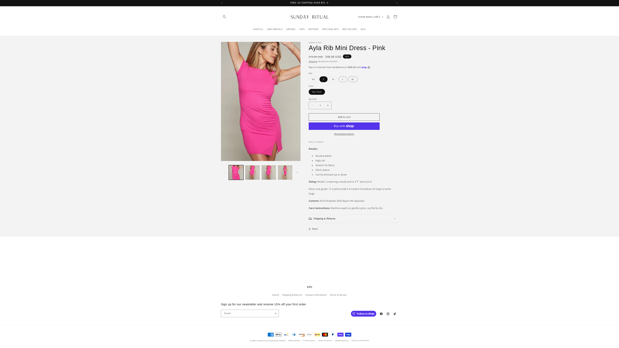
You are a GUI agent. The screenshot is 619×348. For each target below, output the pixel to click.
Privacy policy (309, 340)
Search (275, 294)
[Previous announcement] (222, 3)
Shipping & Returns (292, 294)
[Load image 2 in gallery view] (252, 172)
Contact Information (316, 294)
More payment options (344, 134)
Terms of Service (338, 294)
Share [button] (315, 228)
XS (315, 80)
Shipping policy (342, 340)
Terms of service (325, 340)
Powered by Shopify (277, 340)
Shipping (313, 61)
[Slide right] (297, 172)
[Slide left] (224, 172)
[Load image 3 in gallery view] (268, 172)
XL (353, 79)
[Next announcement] (397, 3)
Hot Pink (317, 91)
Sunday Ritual (262, 340)
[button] (224, 16)
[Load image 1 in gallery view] (236, 172)
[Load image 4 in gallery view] (285, 172)
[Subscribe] (275, 313)
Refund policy (294, 340)
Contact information (360, 340)
